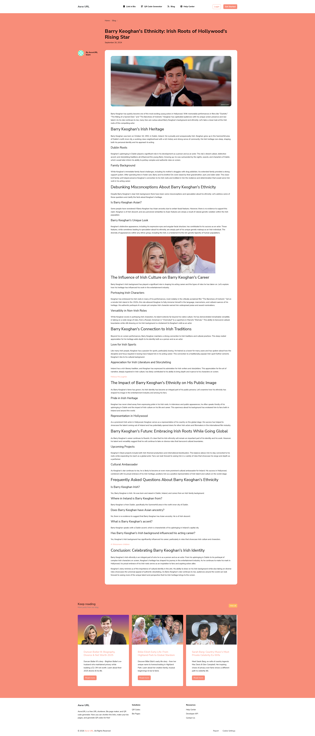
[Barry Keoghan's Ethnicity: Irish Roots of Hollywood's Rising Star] (171, 84)
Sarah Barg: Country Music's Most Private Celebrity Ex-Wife (210, 653)
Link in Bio (131, 6)
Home (107, 20)
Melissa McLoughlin (119, 377)
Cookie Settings (229, 731)
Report (216, 731)
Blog (173, 6)
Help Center (189, 6)
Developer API (192, 713)
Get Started (230, 6)
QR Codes (136, 709)
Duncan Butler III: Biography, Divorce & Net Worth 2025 (99, 653)
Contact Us (190, 718)
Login (216, 6)
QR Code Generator (153, 6)
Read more (90, 677)
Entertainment (124, 20)
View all (233, 606)
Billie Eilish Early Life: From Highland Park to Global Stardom (156, 653)
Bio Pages (136, 713)
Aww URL (89, 731)
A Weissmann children (120, 544)
